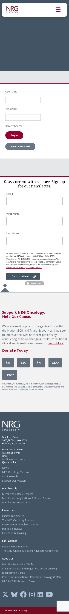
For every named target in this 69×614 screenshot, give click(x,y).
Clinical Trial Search (13, 516)
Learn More (56, 343)
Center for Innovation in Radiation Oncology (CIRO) (31, 577)
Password (11, 108)
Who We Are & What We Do (18, 564)
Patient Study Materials (15, 546)
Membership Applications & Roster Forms (26, 498)
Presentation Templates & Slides (21, 524)
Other (10, 375)
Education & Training (14, 533)
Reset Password (20, 146)
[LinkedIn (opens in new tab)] (40, 594)
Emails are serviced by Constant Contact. (24, 267)
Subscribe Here (20, 276)
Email (9, 194)
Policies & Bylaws (12, 528)
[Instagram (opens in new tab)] (32, 594)
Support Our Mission (14, 480)
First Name (12, 213)
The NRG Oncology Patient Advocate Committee (30, 550)
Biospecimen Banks (13, 572)
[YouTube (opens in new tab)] (49, 594)
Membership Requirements (17, 494)
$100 (55, 362)
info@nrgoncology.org (13, 459)
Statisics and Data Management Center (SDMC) (29, 568)
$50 (23, 362)
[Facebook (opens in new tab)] (23, 594)
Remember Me (13, 126)
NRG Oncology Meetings (16, 472)
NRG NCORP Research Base (18, 581)
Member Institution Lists (16, 502)
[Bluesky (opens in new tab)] (14, 594)
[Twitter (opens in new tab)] (5, 594)
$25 (8, 362)
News (5, 468)
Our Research (10, 476)
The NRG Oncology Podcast (18, 520)
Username (11, 91)
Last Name (12, 233)
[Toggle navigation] (61, 10)
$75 (39, 362)
